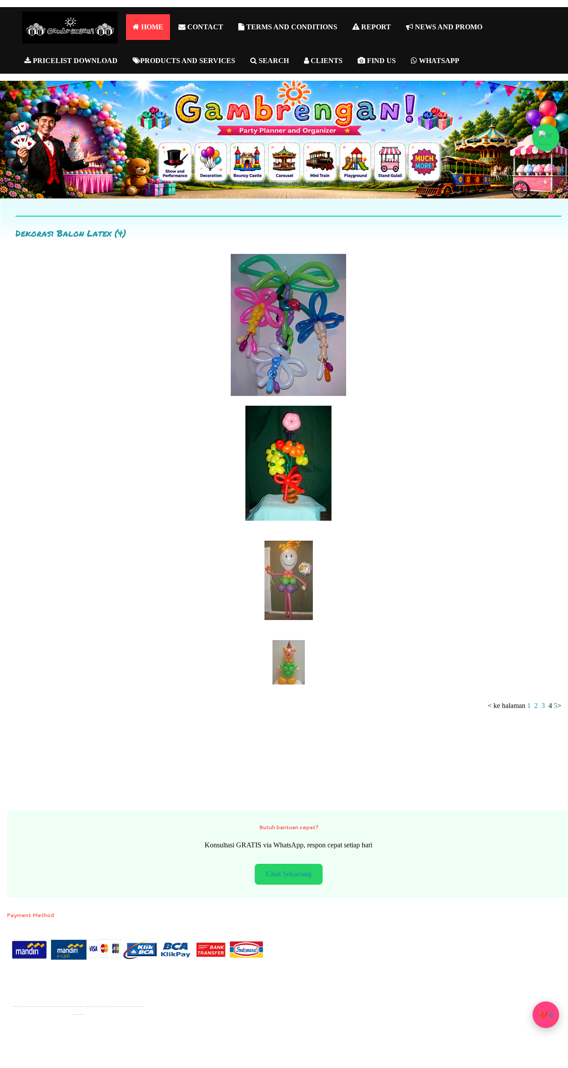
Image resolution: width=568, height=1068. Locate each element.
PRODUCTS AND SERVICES (187, 60)
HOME (151, 27)
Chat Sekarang (289, 874)
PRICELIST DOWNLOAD (74, 60)
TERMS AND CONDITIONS (291, 27)
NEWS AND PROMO (447, 27)
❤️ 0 (546, 1015)
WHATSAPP (438, 60)
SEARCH (273, 60)
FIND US (380, 60)
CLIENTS (326, 60)
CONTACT (204, 27)
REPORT (375, 27)
